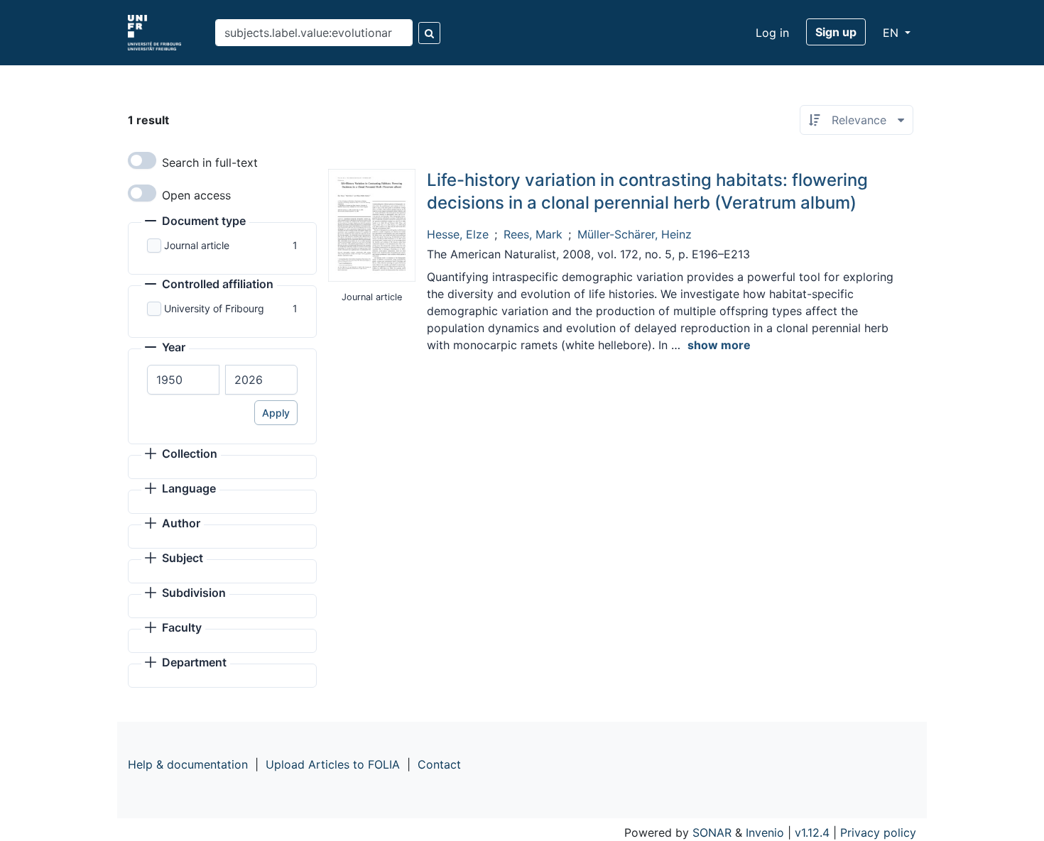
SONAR (712, 832)
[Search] (429, 33)
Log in (772, 33)
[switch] (142, 160)
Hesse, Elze (458, 234)
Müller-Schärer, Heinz (634, 234)
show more (719, 345)
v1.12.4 (812, 832)
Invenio (765, 832)
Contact (439, 764)
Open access (196, 195)
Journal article (196, 245)
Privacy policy (878, 832)
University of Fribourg (214, 308)
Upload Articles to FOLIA (333, 764)
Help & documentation (188, 764)
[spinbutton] (183, 380)
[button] (195, 222)
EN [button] (892, 33)
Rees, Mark (533, 234)
